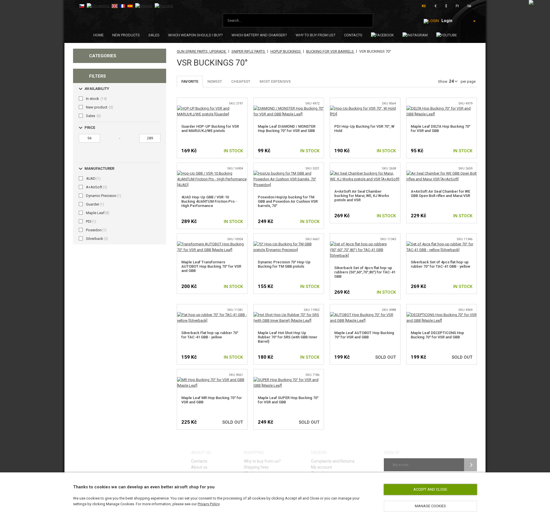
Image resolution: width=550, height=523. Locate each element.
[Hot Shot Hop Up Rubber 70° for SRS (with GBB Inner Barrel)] (289, 315)
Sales (154, 35)
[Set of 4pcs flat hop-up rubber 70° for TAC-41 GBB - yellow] (441, 244)
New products (126, 35)
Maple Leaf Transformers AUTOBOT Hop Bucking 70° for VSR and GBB (211, 266)
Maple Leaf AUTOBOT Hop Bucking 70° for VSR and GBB (364, 335)
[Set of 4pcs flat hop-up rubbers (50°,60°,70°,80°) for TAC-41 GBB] (365, 244)
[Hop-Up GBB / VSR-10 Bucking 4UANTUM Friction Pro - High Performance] (212, 173)
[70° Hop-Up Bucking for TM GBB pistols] (289, 244)
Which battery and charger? (259, 35)
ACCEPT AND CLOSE (430, 489)
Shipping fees (256, 467)
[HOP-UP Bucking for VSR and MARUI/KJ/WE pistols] (212, 108)
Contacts (353, 35)
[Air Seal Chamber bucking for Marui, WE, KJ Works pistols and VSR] (365, 173)
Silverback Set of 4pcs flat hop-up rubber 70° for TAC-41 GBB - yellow (440, 264)
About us (199, 467)
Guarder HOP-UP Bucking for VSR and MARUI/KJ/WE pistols (210, 128)
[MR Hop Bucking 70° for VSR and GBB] (212, 380)
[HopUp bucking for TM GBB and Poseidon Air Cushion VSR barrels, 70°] (289, 173)
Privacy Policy (208, 504)
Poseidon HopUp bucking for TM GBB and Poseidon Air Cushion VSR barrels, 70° (288, 201)
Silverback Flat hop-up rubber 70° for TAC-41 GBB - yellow (209, 335)
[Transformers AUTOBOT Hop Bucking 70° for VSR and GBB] (212, 244)
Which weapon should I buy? (195, 35)
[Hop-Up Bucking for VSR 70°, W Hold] (365, 108)
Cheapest (240, 81)
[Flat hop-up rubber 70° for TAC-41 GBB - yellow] (212, 315)
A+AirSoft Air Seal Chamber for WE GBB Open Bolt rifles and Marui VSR (440, 193)
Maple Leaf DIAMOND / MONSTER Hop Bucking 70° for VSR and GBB (286, 128)
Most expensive (275, 81)
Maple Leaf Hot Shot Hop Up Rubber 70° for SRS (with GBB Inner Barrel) (287, 337)
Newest (214, 81)
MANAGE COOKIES (430, 506)
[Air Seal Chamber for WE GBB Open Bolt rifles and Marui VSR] (441, 173)
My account (321, 467)
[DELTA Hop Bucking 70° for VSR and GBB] (441, 108)
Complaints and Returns (333, 461)
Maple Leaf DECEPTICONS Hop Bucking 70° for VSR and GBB (437, 335)
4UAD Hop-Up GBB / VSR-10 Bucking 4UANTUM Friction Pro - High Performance (209, 201)
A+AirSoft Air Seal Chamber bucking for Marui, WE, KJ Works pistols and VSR (361, 195)
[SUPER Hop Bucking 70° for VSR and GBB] (289, 380)
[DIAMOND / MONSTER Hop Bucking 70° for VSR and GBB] (289, 108)
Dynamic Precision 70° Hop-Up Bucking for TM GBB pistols (284, 264)
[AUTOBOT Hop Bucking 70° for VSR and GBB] (365, 315)
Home (98, 35)
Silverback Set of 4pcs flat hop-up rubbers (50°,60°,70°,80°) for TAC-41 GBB (364, 272)
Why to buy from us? (315, 35)
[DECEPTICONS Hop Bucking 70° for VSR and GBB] (441, 315)
